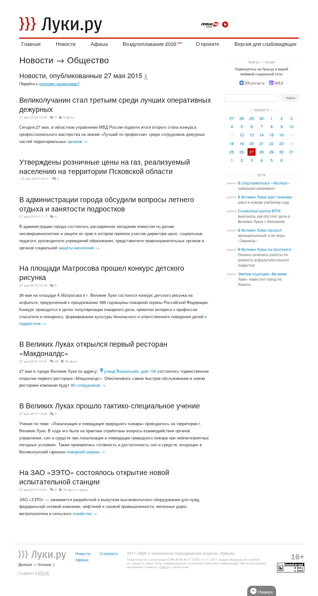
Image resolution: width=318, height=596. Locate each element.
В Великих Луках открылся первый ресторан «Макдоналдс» (93, 348)
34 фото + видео (76, 489)
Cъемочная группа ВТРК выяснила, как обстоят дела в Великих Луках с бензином (264, 216)
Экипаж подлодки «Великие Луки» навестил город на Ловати (262, 279)
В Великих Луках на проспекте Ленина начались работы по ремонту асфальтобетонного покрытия (264, 257)
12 (241, 135)
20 (251, 143)
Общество (88, 59)
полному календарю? (59, 84)
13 (251, 135)
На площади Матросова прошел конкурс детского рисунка (101, 272)
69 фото (71, 361)
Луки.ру (164, 567)
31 (291, 152)
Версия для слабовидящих (265, 43)
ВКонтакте (255, 83)
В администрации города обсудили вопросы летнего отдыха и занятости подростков (106, 203)
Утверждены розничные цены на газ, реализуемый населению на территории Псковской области (104, 166)
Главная (31, 43)
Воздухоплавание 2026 (149, 43)
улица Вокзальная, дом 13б (130, 371)
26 (57, 361)
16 (281, 135)
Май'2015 (261, 109)
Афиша (99, 43)
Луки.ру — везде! (261, 61)
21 (261, 143)
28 (241, 118)
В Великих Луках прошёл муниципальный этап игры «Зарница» (261, 235)
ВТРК (261, 174)
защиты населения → (78, 248)
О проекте (207, 43)
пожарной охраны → (86, 452)
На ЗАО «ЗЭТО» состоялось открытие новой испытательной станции (94, 476)
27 (231, 118)
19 (241, 143)
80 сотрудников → (88, 385)
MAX (279, 83)
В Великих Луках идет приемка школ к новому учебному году (265, 199)
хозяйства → (85, 513)
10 (291, 126)
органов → (77, 141)
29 (251, 118)
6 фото (68, 117)
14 (261, 135)
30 (261, 118)
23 (281, 143)
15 (271, 135)
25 (231, 152)
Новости (65, 43)
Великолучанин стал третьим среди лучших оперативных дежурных (115, 104)
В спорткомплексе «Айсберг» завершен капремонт (263, 185)
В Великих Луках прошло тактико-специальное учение (109, 405)
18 (231, 143)
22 (271, 143)
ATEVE (43, 573)
